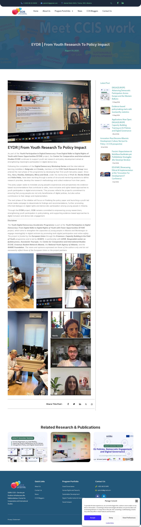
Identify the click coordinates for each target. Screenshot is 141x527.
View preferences (129, 518)
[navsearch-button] (111, 3)
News (80, 11)
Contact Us (107, 11)
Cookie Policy (110, 523)
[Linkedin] (104, 496)
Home (35, 11)
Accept (92, 518)
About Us (46, 11)
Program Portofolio (62, 11)
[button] (136, 501)
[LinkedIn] (122, 3)
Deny (111, 518)
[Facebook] (118, 3)
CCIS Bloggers (92, 11)
